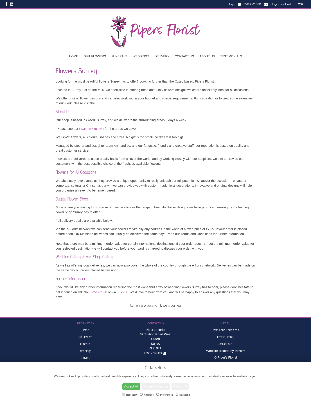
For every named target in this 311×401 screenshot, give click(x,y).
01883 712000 (98, 292)
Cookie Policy (225, 344)
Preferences (166, 395)
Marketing (184, 395)
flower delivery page (91, 129)
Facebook (122, 292)
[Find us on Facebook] (7, 4)
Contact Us (184, 56)
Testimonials (231, 56)
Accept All (131, 386)
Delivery (162, 56)
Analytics (148, 395)
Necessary (132, 395)
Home (73, 56)
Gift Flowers (95, 56)
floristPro (240, 351)
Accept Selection (156, 386)
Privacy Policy (225, 337)
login (232, 4)
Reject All (180, 386)
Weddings (141, 56)
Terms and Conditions (226, 330)
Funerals (119, 56)
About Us (207, 56)
